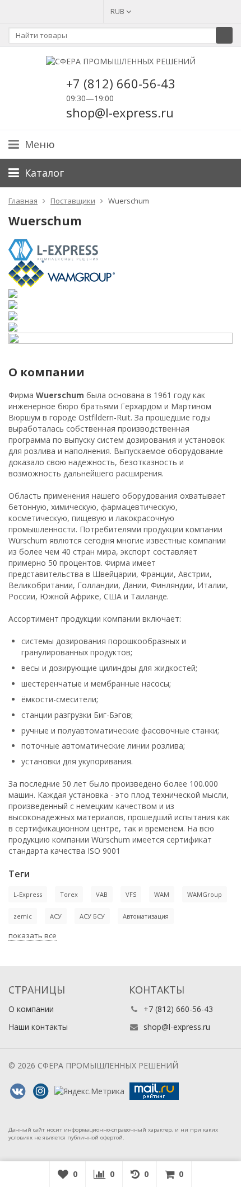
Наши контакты (38, 1027)
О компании (31, 1009)
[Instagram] (40, 1091)
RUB (118, 11)
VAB (102, 894)
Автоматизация (146, 916)
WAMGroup (204, 894)
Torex (69, 894)
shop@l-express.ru (176, 1027)
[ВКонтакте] (17, 1091)
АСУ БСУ (92, 916)
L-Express (27, 894)
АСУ (56, 916)
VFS (131, 894)
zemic (22, 916)
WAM (161, 894)
